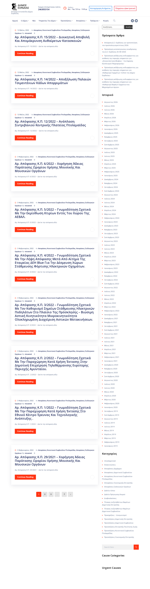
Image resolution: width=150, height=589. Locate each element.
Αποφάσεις (80, 21)
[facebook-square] (132, 20)
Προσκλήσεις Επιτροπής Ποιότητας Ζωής (120, 527)
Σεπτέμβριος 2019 (111, 415)
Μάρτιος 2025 (110, 168)
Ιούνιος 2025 (109, 156)
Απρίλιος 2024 (110, 210)
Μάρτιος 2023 (110, 261)
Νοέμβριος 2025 (110, 137)
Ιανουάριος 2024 (111, 222)
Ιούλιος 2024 (109, 199)
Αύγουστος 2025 (111, 149)
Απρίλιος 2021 (110, 349)
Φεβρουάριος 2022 (111, 311)
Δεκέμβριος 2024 (111, 179)
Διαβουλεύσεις (110, 498)
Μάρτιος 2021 (110, 353)
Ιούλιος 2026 (109, 106)
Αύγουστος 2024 (111, 195)
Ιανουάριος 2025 (111, 176)
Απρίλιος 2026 (110, 118)
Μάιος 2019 (109, 431)
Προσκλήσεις (66, 21)
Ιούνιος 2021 (109, 342)
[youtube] (136, 20)
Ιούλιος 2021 (109, 338)
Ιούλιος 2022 (109, 291)
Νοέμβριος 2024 (110, 183)
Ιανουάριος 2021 (111, 361)
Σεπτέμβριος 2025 (111, 145)
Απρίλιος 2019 (110, 434)
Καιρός (106, 21)
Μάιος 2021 (109, 346)
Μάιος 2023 (109, 253)
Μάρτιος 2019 (110, 438)
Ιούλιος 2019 (109, 423)
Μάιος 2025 (109, 160)
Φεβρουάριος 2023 (111, 264)
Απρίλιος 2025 (110, 164)
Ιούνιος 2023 (109, 249)
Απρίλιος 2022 (110, 303)
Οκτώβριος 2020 (111, 373)
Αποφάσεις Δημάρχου (113, 469)
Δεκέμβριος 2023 (111, 226)
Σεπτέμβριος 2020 (111, 376)
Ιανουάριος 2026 (111, 129)
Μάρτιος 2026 (110, 121)
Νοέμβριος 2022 (110, 276)
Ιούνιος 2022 (109, 295)
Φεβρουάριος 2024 (111, 218)
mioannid (28, 33)
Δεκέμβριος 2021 (111, 318)
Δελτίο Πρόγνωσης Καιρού (114, 494)
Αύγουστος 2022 (111, 288)
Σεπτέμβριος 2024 (111, 191)
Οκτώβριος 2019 (111, 411)
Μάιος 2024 (109, 206)
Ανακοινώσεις (110, 465)
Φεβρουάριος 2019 (111, 442)
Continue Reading (25, 53)
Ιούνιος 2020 (109, 388)
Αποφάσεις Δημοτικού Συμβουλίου (118, 472)
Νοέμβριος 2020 (110, 369)
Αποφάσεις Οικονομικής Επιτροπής (118, 483)
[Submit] (136, 547)
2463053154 (43, 9)
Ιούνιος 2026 (109, 110)
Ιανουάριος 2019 (111, 446)
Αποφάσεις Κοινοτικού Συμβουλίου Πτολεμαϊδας (52, 30)
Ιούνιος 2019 (109, 427)
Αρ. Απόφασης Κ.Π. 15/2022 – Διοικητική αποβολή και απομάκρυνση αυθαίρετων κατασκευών (52, 39)
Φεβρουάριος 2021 (111, 357)
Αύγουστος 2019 (111, 419)
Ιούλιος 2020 (109, 384)
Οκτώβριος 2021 (111, 326)
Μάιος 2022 (109, 299)
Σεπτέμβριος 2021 (111, 330)
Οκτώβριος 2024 (111, 187)
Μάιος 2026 (109, 114)
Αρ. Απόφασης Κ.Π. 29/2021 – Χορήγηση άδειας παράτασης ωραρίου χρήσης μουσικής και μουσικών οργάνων (50, 460)
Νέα (34, 21)
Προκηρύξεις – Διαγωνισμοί (115, 515)
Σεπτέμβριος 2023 (111, 237)
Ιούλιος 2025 (109, 152)
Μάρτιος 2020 (110, 400)
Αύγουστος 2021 (111, 334)
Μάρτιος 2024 (110, 214)
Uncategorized (110, 461)
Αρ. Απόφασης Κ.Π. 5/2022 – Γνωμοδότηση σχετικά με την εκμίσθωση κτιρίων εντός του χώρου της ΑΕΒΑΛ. (53, 213)
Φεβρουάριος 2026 (111, 125)
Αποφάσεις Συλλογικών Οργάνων (117, 487)
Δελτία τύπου (109, 491)
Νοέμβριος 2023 (110, 230)
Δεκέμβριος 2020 (111, 365)
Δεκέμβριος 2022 (111, 272)
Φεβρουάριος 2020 (111, 403)
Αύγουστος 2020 (111, 380)
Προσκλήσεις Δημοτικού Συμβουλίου (118, 523)
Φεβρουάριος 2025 (111, 172)
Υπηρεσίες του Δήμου (47, 21)
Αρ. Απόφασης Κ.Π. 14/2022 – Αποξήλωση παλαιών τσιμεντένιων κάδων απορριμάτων (53, 81)
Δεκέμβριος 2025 (111, 133)
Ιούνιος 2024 (109, 203)
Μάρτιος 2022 (110, 307)
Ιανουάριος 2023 (111, 268)
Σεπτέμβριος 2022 (111, 284)
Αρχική (15, 21)
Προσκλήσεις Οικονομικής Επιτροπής (119, 537)
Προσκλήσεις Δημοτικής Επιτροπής (118, 519)
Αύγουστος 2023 (111, 241)
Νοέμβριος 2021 (110, 322)
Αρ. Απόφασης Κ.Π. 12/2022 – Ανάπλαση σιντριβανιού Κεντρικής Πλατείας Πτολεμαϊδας (50, 123)
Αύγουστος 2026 (111, 102)
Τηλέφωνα (94, 21)
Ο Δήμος (24, 21)
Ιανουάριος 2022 (111, 315)
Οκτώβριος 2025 (111, 141)
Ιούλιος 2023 (109, 245)
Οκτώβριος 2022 (111, 280)
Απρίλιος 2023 (110, 257)
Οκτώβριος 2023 (111, 233)
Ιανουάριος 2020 (111, 407)
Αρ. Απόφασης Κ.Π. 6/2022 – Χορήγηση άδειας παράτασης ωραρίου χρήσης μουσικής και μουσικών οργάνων (49, 167)
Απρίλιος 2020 (110, 396)
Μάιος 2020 (109, 392)
